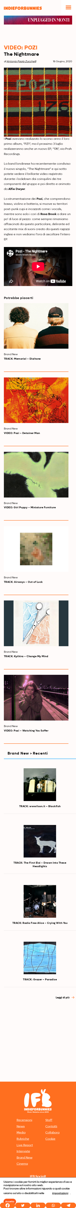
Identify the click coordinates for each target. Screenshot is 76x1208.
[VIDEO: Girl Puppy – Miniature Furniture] (36, 475)
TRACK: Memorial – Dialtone (22, 359)
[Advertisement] (38, 1040)
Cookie (50, 1139)
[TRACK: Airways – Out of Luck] (36, 549)
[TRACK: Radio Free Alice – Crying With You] (40, 901)
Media (21, 1132)
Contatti (51, 1126)
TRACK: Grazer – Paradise (40, 979)
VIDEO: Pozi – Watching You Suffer (26, 730)
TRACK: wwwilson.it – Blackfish (40, 806)
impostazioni (60, 1193)
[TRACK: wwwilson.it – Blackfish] (40, 784)
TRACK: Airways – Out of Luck (23, 582)
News (21, 1126)
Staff (48, 1120)
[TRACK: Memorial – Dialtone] (36, 326)
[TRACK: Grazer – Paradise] (40, 958)
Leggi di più (63, 997)
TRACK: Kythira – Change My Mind (26, 656)
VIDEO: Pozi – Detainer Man (22, 433)
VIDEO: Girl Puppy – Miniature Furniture (30, 507)
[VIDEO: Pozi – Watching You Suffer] (36, 698)
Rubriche (23, 1139)
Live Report (25, 1145)
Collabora (52, 1132)
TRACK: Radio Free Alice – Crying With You (40, 923)
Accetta (9, 1202)
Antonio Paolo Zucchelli (21, 61)
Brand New (24, 1157)
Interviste (23, 1151)
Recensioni (24, 1120)
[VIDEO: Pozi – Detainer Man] (36, 400)
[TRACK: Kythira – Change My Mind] (36, 623)
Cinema (22, 1163)
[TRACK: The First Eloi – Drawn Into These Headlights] (40, 841)
